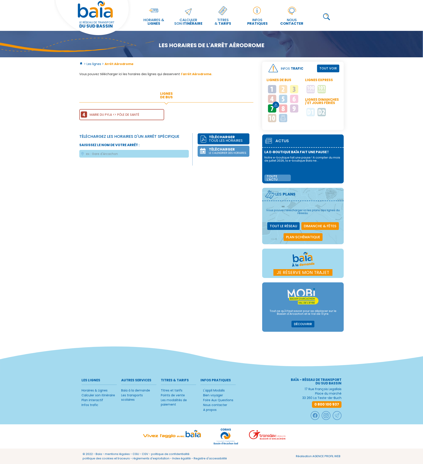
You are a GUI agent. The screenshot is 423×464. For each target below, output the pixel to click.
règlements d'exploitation (151, 458)
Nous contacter (215, 405)
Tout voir (328, 68)
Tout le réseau (283, 226)
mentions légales (117, 454)
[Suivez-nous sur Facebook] (315, 415)
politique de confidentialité (170, 454)
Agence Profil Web (326, 456)
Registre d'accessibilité (210, 458)
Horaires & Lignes (95, 390)
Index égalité (181, 458)
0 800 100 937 (326, 404)
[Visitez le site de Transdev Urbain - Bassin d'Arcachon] (267, 436)
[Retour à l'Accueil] (81, 64)
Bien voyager (213, 395)
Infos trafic (90, 405)
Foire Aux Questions (218, 400)
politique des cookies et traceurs (106, 458)
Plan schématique (303, 237)
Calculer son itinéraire (98, 395)
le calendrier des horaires (227, 151)
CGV (145, 454)
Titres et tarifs (171, 390)
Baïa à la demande (135, 390)
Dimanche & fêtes (320, 226)
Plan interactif (92, 400)
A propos (210, 410)
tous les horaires (226, 138)
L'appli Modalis (214, 390)
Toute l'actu (272, 178)
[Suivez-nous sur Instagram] (326, 415)
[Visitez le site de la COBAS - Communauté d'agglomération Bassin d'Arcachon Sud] (226, 436)
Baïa (99, 454)
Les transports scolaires (132, 397)
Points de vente (173, 395)
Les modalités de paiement (174, 402)
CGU (136, 454)
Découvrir (303, 324)
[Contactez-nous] (337, 415)
